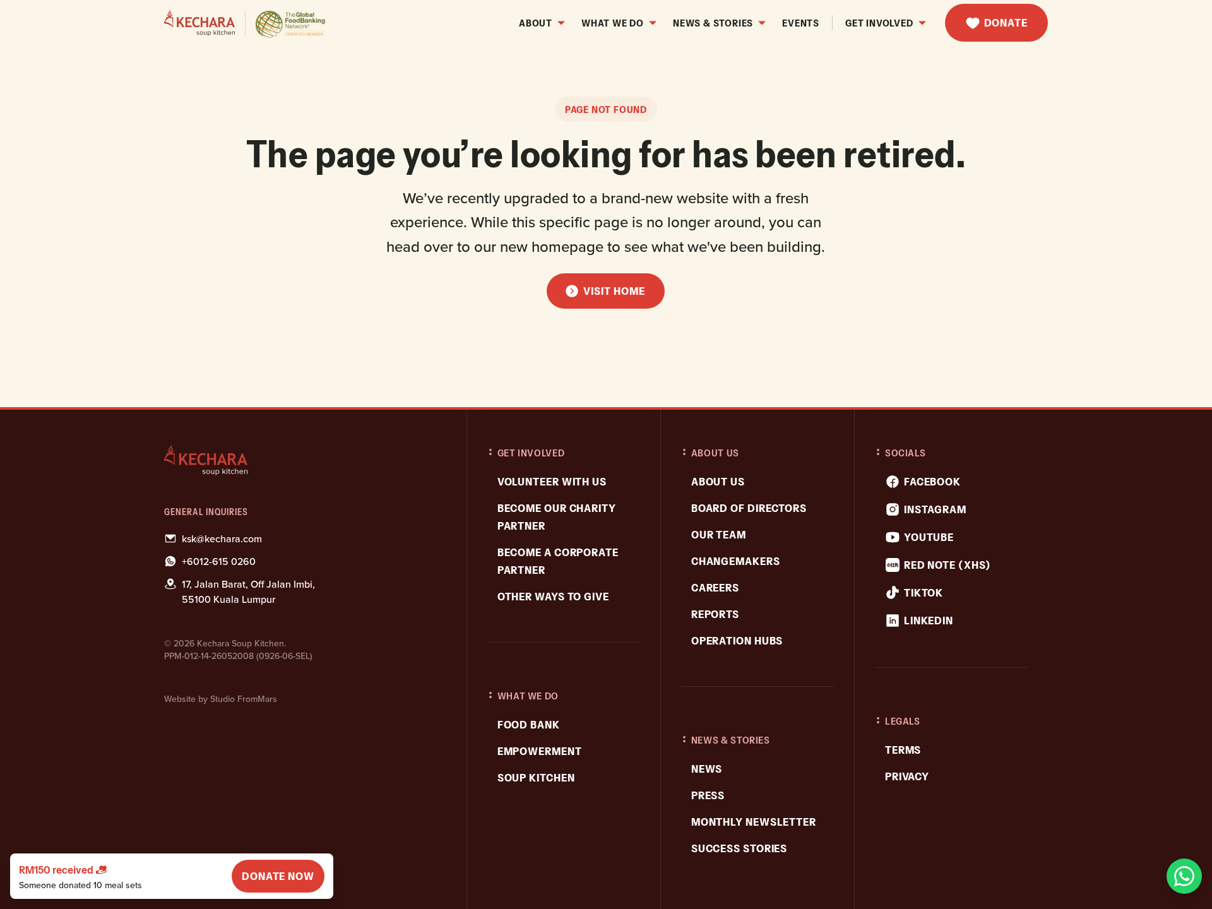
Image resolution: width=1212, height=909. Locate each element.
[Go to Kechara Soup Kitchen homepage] (245, 23)
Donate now (278, 876)
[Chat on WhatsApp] (1184, 876)
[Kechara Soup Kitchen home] (304, 460)
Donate (1006, 23)
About (535, 22)
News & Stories (713, 22)
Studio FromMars (243, 698)
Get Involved (879, 22)
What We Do (612, 22)
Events (800, 22)
